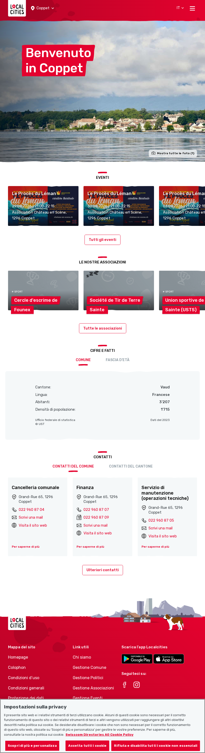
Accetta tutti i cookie (87, 745)
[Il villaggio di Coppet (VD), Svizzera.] (102, 91)
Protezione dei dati (26, 698)
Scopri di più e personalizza (32, 745)
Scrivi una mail (31, 517)
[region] (102, 726)
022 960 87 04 (31, 509)
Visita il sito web (33, 525)
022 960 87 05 (161, 520)
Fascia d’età (118, 360)
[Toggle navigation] (192, 8)
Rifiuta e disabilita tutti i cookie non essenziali (155, 745)
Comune (83, 360)
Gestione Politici (88, 677)
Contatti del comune (73, 466)
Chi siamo (82, 657)
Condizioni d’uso (23, 677)
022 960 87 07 (96, 509)
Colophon (17, 667)
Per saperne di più (26, 546)
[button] (42, 8)
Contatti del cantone (131, 466)
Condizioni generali (26, 688)
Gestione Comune (89, 667)
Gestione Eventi (87, 698)
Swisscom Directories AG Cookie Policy (100, 734)
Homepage (18, 657)
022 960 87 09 (96, 517)
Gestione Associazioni (93, 688)
